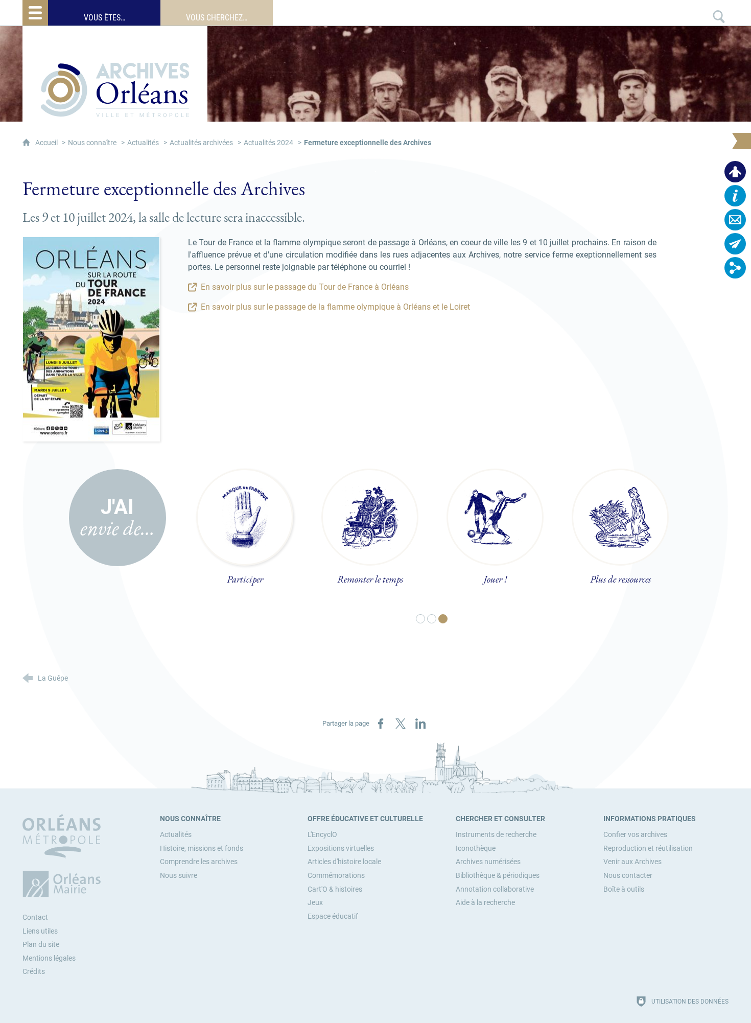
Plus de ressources (620, 579)
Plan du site (40, 944)
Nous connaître (92, 142)
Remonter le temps (370, 579)
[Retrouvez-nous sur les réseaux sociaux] (735, 267)
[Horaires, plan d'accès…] (735, 195)
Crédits (33, 971)
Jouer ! (495, 579)
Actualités (143, 142)
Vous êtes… (104, 17)
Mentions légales (49, 958)
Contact (35, 917)
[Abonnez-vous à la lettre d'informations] (735, 243)
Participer (245, 579)
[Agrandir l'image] (91, 338)
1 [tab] (421, 619)
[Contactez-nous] (735, 219)
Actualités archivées (201, 142)
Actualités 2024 (268, 142)
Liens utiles (40, 931)
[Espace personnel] (735, 171)
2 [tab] (432, 619)
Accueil (47, 142)
